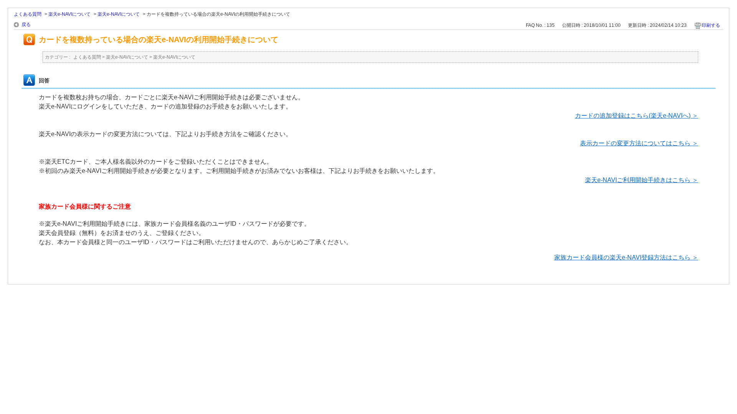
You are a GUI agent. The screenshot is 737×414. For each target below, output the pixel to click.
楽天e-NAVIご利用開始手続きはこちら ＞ (641, 180)
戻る (26, 24)
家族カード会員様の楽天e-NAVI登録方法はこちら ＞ (626, 257)
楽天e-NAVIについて (69, 14)
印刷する (711, 25)
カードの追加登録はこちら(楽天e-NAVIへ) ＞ (636, 115)
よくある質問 (27, 14)
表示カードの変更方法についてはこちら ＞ (639, 143)
